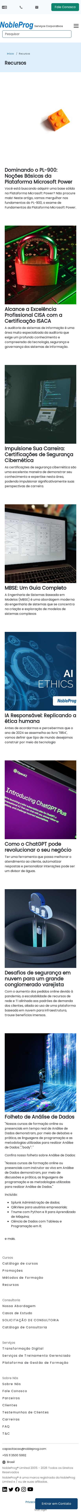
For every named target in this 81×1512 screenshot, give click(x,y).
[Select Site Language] (4, 7)
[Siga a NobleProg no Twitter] (11, 1489)
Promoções (12, 1270)
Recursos (24, 53)
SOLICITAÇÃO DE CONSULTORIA (30, 1320)
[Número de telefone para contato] (21, 7)
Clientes (9, 1405)
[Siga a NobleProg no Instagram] (23, 1489)
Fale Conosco (65, 7)
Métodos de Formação (22, 1277)
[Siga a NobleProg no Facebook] (17, 1489)
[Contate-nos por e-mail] (37, 7)
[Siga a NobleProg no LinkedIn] (4, 1489)
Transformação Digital (23, 1348)
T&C (6, 1433)
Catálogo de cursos (20, 1263)
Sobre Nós (11, 1384)
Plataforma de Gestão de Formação (35, 1362)
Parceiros (11, 1398)
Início (10, 53)
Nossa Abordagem (19, 1306)
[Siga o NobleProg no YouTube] (30, 1489)
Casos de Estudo (17, 1313)
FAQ (6, 1426)
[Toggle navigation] (76, 25)
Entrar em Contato (56, 1503)
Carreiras (11, 1419)
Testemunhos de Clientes (25, 1412)
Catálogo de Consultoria (24, 1327)
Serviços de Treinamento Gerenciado (36, 1355)
